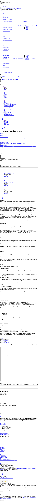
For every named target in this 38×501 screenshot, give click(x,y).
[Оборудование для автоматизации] (8, 15)
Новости (1, 449)
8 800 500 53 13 (6, 421)
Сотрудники (2, 450)
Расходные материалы (28, 139)
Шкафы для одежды (32, 146)
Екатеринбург (6, 92)
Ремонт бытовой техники (4, 416)
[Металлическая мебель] (8, 30)
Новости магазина (4, 466)
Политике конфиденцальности (5, 498)
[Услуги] (8, 35)
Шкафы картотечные (25, 146)
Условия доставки (3, 456)
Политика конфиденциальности (5, 459)
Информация (2, 453)
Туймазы (5, 97)
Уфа (5, 89)
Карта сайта (2, 458)
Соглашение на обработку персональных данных (8, 460)
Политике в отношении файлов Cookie (29, 497)
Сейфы (14, 139)
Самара (5, 95)
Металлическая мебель (9, 139)
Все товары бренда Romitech (5, 434)
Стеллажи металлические (4, 143)
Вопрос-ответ (2, 462)
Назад (5, 87)
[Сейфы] (8, 64)
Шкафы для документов (12, 146)
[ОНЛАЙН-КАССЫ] (8, 46)
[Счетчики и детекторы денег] (8, 18)
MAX (5, 423)
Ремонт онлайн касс (3, 424)
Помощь (1, 454)
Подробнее (6, 176)
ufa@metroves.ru (3, 479)
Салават (5, 94)
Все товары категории (4, 433)
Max (3, 474)
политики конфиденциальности (21, 468)
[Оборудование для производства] (8, 23)
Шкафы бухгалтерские (4, 146)
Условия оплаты (3, 455)
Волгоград (6, 91)
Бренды (1, 463)
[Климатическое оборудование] (8, 28)
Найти (2, 491)
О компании (2, 448)
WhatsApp (2, 423)
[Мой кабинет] (0, 74)
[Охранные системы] (8, 33)
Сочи (5, 96)
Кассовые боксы (22, 143)
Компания (6, 121)
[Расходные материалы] (8, 37)
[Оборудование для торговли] (8, 39)
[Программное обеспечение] (8, 20)
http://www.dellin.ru (5, 342)
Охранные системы (18, 139)
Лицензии (2, 451)
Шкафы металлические (15, 143)
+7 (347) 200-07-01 (3, 5)
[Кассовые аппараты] (8, 22)
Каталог (5, 101)
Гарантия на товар (3, 457)
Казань (5, 93)
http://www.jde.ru (5, 340)
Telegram (3, 472)
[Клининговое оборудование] (8, 26)
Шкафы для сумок (19, 146)
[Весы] (8, 12)
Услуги (23, 139)
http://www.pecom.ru (5, 338)
